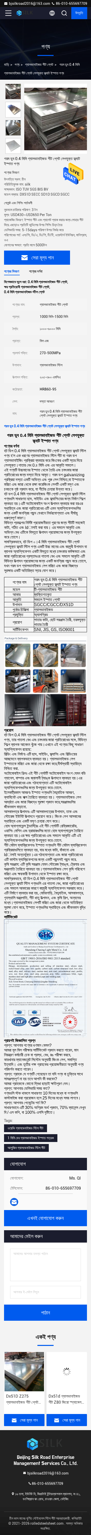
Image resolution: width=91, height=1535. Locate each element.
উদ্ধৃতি (79, 13)
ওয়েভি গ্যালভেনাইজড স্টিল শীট (25, 1128)
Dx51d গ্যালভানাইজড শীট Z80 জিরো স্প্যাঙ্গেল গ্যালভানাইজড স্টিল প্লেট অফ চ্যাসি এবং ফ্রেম (34, 1399)
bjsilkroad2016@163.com (29, 4)
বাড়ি (6, 65)
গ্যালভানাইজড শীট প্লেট (39, 65)
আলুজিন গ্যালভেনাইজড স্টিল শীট (26, 1148)
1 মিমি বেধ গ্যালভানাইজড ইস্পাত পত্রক (31, 1138)
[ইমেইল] (14, 1202)
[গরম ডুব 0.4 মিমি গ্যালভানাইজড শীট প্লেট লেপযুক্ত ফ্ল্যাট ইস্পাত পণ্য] (55, 119)
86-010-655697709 (71, 4)
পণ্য (17, 65)
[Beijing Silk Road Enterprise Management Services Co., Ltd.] (25, 13)
